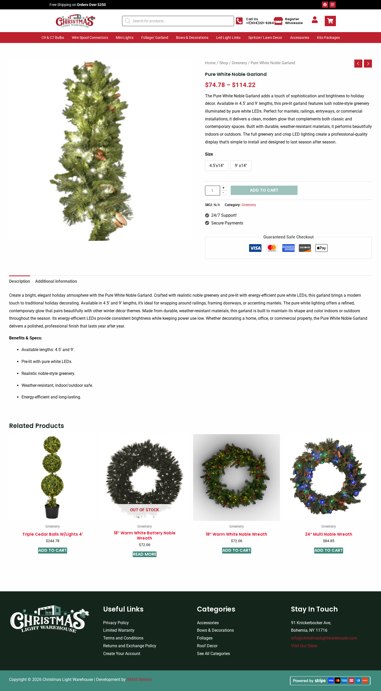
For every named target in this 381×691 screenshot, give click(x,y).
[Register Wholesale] (278, 21)
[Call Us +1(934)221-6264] (239, 21)
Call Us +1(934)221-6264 (260, 21)
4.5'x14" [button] (216, 165)
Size (209, 154)
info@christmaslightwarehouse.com (324, 638)
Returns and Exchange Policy (129, 645)
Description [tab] (19, 281)
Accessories (299, 37)
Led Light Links (228, 37)
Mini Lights (124, 37)
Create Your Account (121, 653)
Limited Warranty (119, 630)
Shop (223, 63)
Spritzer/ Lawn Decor (265, 37)
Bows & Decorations (192, 37)
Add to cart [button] (52, 550)
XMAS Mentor (139, 679)
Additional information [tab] (56, 281)
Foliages (205, 638)
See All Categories (213, 653)
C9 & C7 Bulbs (52, 37)
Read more (144, 554)
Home (210, 63)
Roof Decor (207, 645)
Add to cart (264, 190)
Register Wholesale (294, 21)
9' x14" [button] (241, 165)
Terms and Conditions (123, 638)
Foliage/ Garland (154, 37)
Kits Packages (328, 37)
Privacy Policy (116, 622)
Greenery (239, 63)
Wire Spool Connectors (90, 37)
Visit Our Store (304, 645)
